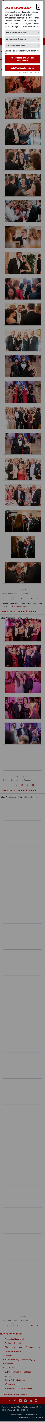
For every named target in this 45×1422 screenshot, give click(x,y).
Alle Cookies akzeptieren (22, 67)
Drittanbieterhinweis (15, 45)
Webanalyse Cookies (16, 39)
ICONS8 (35, 72)
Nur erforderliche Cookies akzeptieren (22, 59)
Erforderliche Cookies (16, 32)
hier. (6, 53)
